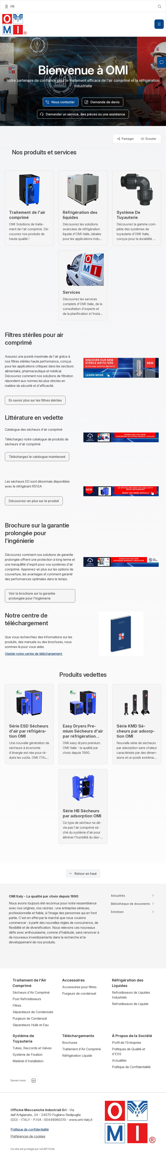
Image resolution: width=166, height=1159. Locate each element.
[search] (159, 6)
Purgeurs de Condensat (30, 1018)
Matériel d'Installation (28, 1061)
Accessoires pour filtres (79, 987)
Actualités (119, 1060)
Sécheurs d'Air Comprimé (31, 992)
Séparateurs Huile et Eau (31, 1025)
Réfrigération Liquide (77, 1056)
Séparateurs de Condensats (33, 1012)
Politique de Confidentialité (131, 1067)
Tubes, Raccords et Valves (32, 1048)
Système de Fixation (28, 1054)
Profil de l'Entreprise (126, 1043)
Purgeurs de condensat (79, 993)
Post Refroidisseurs (27, 999)
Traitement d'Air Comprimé (81, 1049)
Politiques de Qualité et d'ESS (128, 1051)
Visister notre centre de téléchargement (34, 654)
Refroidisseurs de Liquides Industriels (131, 994)
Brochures (69, 1043)
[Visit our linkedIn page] (33, 1080)
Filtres (17, 1005)
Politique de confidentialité (30, 1129)
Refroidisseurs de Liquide (130, 1004)
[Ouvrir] (159, 24)
